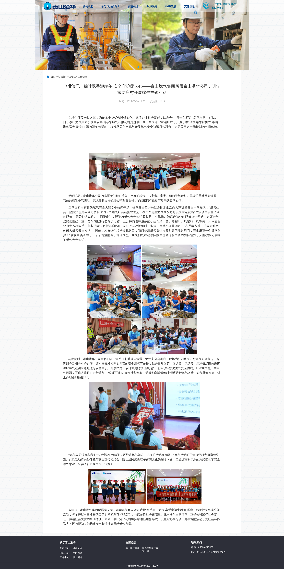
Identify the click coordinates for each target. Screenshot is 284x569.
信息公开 (133, 6)
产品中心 (64, 557)
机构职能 (88, 6)
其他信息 (189, 6)
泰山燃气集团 (132, 548)
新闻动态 (77, 552)
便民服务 (64, 552)
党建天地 (77, 548)
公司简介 (64, 548)
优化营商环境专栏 (66, 76)
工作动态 (82, 76)
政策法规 (152, 6)
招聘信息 (171, 6)
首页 (53, 76)
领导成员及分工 (110, 6)
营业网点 (77, 557)
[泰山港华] (59, 6)
